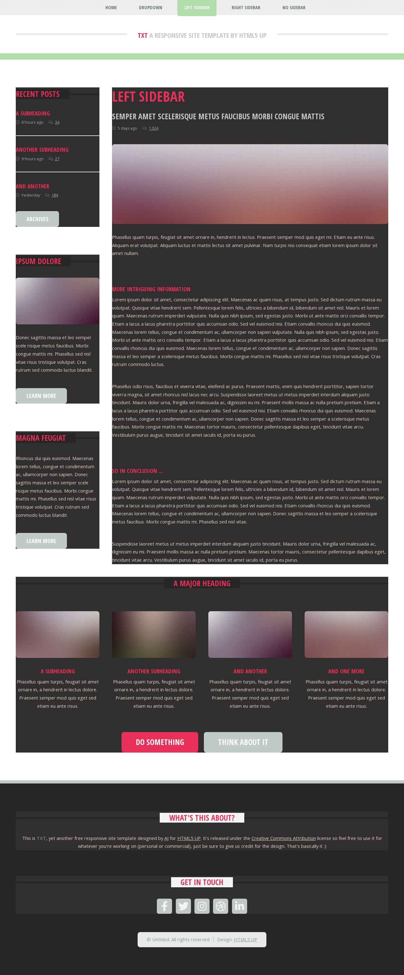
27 (57, 159)
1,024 (153, 128)
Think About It (243, 742)
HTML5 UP (189, 838)
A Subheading (33, 113)
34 (57, 122)
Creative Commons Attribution (284, 838)
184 (54, 195)
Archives (37, 219)
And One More (346, 671)
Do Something (160, 742)
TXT (143, 35)
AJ (166, 838)
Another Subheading (42, 149)
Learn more (41, 395)
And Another (32, 186)
